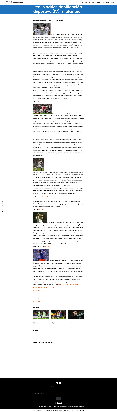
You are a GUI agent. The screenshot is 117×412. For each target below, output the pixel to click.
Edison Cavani (67, 284)
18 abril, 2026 (70, 322)
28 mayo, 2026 (53, 322)
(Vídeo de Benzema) (41, 136)
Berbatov (42, 19)
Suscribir (58, 398)
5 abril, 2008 (35, 19)
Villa (60, 19)
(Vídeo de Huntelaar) (41, 101)
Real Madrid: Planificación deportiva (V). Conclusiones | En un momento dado (52, 335)
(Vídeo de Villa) (47, 246)
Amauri (71, 284)
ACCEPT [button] (82, 410)
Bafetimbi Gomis (61, 284)
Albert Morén (36, 323)
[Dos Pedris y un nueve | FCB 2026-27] (41, 314)
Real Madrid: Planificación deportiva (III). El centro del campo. (44, 287)
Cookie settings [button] (76, 410)
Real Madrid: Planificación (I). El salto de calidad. (41, 293)
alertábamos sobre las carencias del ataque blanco (52, 52)
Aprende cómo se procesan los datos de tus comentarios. (58, 368)
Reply (35, 337)
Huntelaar (48, 19)
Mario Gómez (75, 284)
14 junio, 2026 (35, 322)
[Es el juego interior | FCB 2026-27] (76, 314)
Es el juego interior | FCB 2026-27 (74, 321)
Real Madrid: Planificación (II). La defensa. (40, 290)
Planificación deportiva (53, 19)
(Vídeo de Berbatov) (41, 209)
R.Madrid (58, 19)
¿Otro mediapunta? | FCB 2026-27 (57, 321)
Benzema (39, 19)
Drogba (45, 19)
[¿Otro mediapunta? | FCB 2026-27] (58, 314)
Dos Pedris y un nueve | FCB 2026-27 (40, 321)
